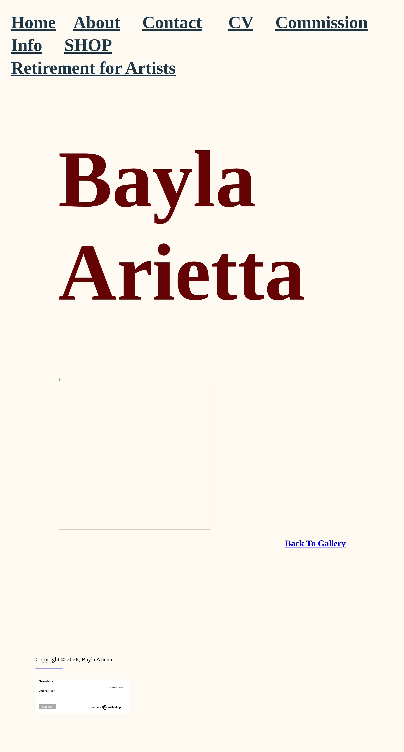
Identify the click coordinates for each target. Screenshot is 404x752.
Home (33, 22)
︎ (42, 666)
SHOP (88, 45)
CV (240, 22)
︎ (60, 666)
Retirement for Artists (93, 67)
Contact (172, 22)
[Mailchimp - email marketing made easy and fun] (106, 710)
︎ (51, 666)
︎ (56, 666)
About (96, 22)
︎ (47, 666)
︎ (38, 666)
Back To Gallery (315, 543)
